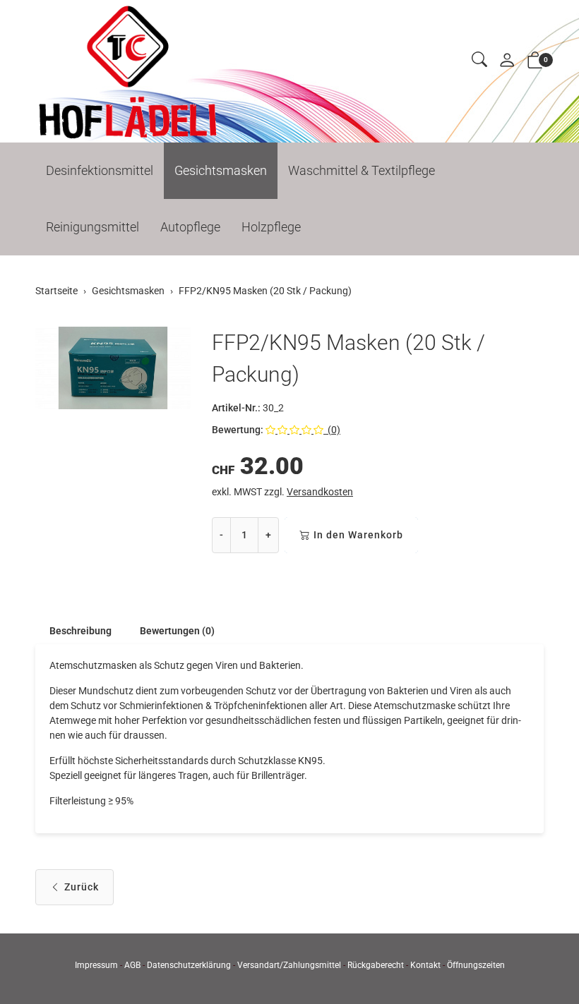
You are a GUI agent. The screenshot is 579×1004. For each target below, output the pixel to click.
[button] (479, 60)
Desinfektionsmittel (99, 170)
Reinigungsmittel (92, 226)
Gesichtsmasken (220, 170)
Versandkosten (320, 491)
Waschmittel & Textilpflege (361, 170)
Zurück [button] (81, 887)
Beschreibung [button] (80, 630)
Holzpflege (271, 226)
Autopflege (190, 226)
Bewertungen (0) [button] (177, 630)
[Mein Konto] (507, 61)
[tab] (73, 631)
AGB (132, 965)
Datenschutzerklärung (189, 965)
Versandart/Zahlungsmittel (289, 965)
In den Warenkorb (358, 534)
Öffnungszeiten (476, 965)
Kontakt (425, 965)
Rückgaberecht (375, 965)
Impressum (96, 965)
